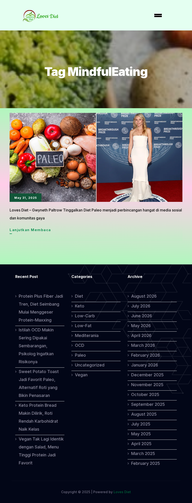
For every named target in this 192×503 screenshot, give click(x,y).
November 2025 (147, 384)
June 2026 (141, 315)
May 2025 (141, 433)
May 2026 (141, 325)
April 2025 (141, 443)
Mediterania (87, 335)
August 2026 (144, 296)
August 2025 (144, 414)
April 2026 (141, 335)
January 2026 (144, 364)
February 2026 (145, 355)
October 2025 (145, 394)
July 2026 (140, 305)
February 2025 (145, 463)
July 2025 (140, 424)
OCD (79, 345)
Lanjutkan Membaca (30, 230)
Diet (79, 296)
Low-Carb (85, 315)
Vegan (81, 374)
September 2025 (148, 404)
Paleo (80, 355)
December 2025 (147, 374)
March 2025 (143, 453)
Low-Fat (83, 325)
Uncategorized (89, 364)
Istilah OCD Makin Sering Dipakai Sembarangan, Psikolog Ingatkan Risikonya (36, 345)
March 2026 (143, 345)
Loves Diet (122, 492)
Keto (79, 305)
